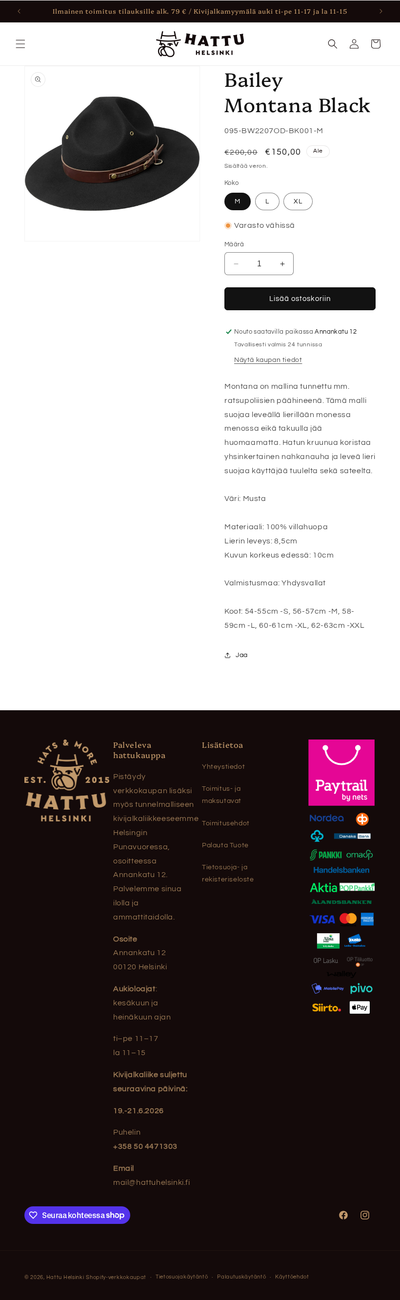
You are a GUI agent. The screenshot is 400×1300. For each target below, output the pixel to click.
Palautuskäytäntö (241, 1277)
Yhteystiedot (223, 766)
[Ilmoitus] (381, 11)
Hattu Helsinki (65, 1277)
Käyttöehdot (292, 1277)
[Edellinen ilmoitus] (19, 11)
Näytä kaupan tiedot (268, 360)
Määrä (234, 244)
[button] (20, 44)
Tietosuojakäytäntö (182, 1277)
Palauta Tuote (225, 845)
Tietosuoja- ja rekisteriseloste (228, 873)
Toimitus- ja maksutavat (221, 794)
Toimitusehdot (226, 823)
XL (298, 201)
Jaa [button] (242, 655)
